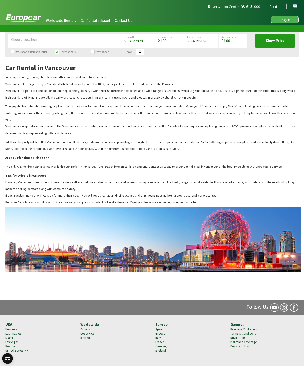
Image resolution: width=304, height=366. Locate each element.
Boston (10, 346)
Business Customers (244, 329)
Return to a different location (31, 51)
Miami (9, 338)
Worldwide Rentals (61, 20)
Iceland (85, 338)
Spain (159, 329)
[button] (61, 20)
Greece (160, 333)
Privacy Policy (239, 346)
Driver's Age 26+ (69, 51)
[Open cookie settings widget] (7, 358)
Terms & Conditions (243, 333)
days (129, 51)
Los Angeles (13, 333)
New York (11, 329)
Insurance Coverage (243, 342)
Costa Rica (87, 333)
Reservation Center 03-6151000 (234, 6)
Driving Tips (238, 338)
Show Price (275, 41)
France (159, 342)
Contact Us (123, 20)
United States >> (16, 350)
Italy (158, 338)
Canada (85, 329)
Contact (276, 6)
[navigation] (89, 20)
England (160, 350)
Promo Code (102, 51)
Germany (161, 346)
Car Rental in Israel (95, 20)
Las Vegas (12, 342)
